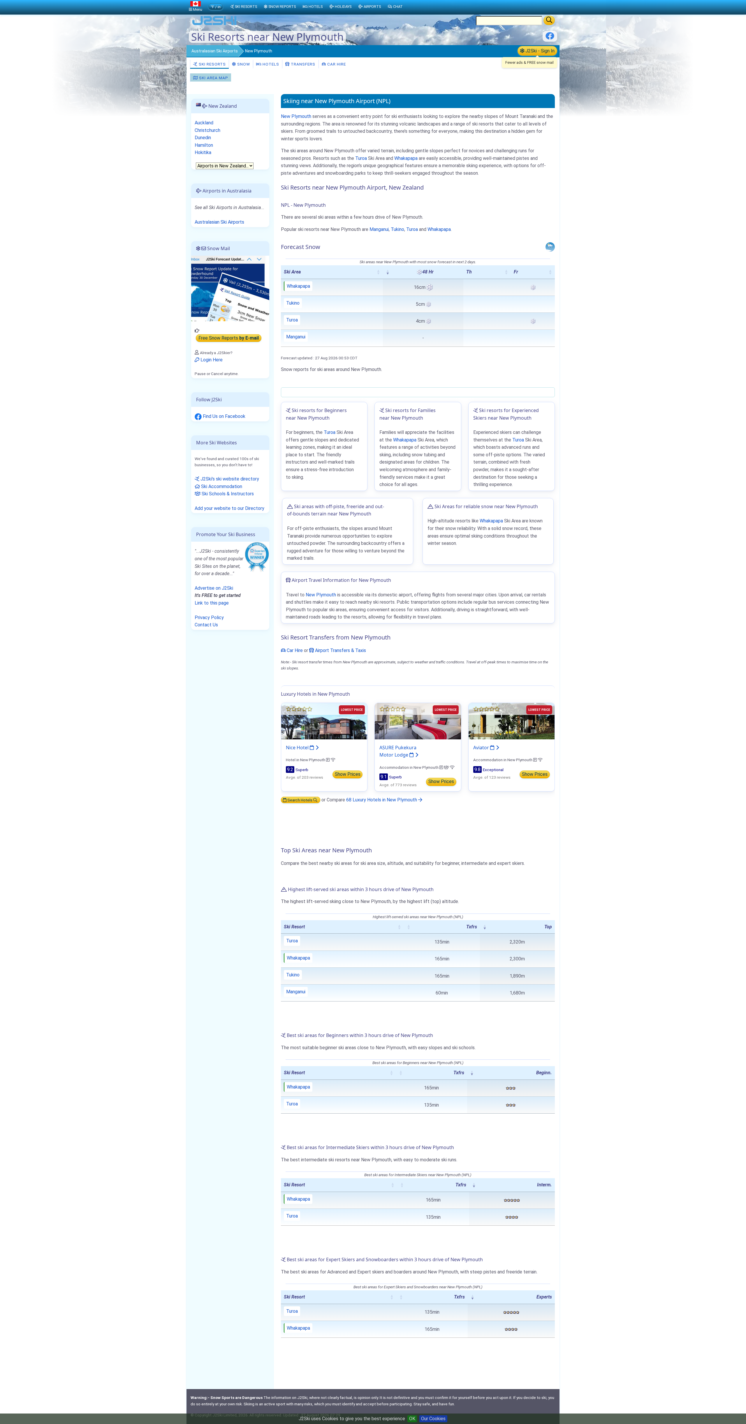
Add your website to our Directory (229, 508)
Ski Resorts (212, 64)
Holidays (343, 6)
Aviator (481, 747)
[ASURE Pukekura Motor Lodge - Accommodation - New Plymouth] (418, 720)
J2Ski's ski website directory (229, 479)
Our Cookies (433, 1418)
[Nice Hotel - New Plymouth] (324, 720)
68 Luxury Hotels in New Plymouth (382, 800)
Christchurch (207, 130)
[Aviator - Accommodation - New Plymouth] (512, 720)
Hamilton (204, 145)
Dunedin (203, 137)
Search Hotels (299, 800)
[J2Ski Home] (214, 24)
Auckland (204, 123)
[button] (378, 272)
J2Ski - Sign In (539, 51)
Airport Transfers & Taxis (340, 650)
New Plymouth (296, 116)
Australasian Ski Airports (214, 51)
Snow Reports (282, 6)
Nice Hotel (298, 747)
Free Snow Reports (228, 338)
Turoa (361, 158)
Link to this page (212, 603)
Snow (243, 64)
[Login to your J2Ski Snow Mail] (230, 288)
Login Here (211, 360)
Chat (398, 6)
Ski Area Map (213, 77)
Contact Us (206, 625)
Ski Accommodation (221, 486)
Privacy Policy (209, 617)
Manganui (379, 229)
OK (412, 1418)
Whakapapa (406, 158)
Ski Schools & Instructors (227, 494)
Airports (372, 6)
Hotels (270, 64)
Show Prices (347, 774)
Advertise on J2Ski (214, 588)
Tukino (397, 229)
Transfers (302, 64)
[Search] (549, 20)
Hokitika (203, 152)
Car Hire (336, 64)
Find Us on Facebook (223, 416)
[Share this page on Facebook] (550, 38)
